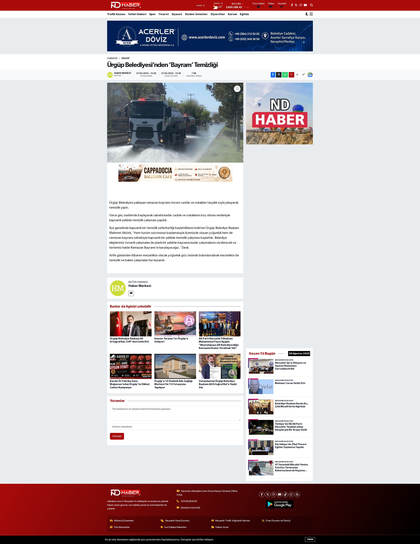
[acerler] (210, 36)
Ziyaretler (217, 14)
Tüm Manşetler (122, 527)
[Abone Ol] (310, 75)
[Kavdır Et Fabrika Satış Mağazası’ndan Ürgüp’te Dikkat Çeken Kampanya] (131, 366)
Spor (152, 14)
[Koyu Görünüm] (307, 14)
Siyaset (177, 14)
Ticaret (163, 14)
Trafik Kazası (116, 14)
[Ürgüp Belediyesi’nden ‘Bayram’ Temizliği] (175, 123)
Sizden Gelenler (196, 14)
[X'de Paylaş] (279, 74)
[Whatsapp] (291, 494)
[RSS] (297, 494)
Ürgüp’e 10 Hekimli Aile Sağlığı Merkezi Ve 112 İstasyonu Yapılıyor (173, 384)
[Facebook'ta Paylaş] (273, 74)
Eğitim (244, 14)
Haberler (112, 58)
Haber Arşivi (222, 527)
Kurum (232, 14)
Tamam (310, 539)
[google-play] (279, 504)
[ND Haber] (126, 5)
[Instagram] (273, 494)
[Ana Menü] (310, 14)
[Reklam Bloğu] (279, 113)
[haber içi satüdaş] (175, 173)
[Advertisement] (279, 245)
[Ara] (311, 5)
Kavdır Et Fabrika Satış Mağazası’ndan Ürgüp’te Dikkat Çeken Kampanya (130, 384)
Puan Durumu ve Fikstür (278, 520)
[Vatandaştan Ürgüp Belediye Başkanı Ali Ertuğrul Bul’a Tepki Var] (220, 366)
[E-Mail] (131, 293)
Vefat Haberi (137, 14)
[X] (267, 494)
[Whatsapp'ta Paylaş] (285, 74)
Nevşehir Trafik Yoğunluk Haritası (232, 520)
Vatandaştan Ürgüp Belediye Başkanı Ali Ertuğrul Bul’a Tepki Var (218, 384)
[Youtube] (279, 494)
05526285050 (189, 501)
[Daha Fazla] (291, 74)
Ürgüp (126, 58)
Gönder (117, 436)
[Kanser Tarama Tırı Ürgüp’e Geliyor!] (175, 323)
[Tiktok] (285, 494)
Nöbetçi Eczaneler (124, 520)
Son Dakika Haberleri (175, 527)
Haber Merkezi (139, 286)
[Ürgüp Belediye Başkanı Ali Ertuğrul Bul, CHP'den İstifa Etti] (131, 323)
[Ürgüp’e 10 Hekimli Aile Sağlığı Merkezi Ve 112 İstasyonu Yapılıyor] (175, 366)
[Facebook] (261, 494)
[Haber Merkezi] (118, 288)
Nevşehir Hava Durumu (177, 520)
